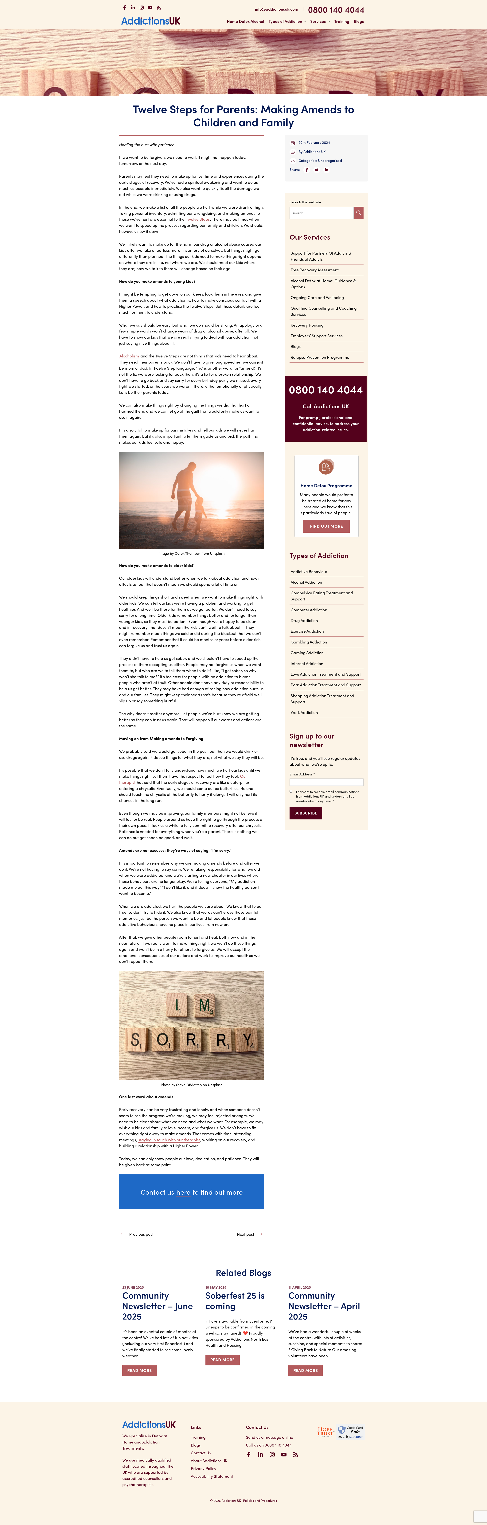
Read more (139, 1370)
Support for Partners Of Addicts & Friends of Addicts (321, 256)
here (183, 1192)
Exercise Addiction (307, 631)
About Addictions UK (209, 1460)
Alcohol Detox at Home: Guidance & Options (323, 283)
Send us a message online (269, 1437)
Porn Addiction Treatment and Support (326, 684)
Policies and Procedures (260, 1500)
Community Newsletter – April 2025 (324, 1305)
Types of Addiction (285, 21)
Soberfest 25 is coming (235, 1300)
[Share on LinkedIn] (327, 169)
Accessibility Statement (212, 1476)
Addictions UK (314, 151)
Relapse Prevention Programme (320, 357)
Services (318, 21)
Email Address (302, 773)
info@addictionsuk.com (276, 9)
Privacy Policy (203, 1468)
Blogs (359, 21)
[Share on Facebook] (308, 169)
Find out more (326, 526)
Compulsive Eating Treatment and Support (322, 596)
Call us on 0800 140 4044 (269, 1445)
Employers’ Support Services (317, 335)
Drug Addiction (304, 620)
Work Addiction (304, 712)
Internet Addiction (307, 663)
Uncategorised (330, 160)
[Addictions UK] (150, 21)
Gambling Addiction (309, 642)
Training (341, 21)
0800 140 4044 (336, 9)
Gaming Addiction (307, 652)
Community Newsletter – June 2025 (157, 1305)
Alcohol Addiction (306, 582)
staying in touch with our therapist (169, 1139)
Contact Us (201, 1452)
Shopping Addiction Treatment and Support (322, 698)
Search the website (305, 201)
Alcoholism (129, 356)
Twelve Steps (198, 219)
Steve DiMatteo (189, 1084)
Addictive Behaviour (309, 571)
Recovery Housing (307, 325)
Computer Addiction (309, 609)
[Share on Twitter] (318, 169)
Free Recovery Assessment (315, 270)
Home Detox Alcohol (245, 21)
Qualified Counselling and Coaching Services (324, 311)
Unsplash (215, 1084)
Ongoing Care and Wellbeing (317, 297)
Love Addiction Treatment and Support (326, 674)
